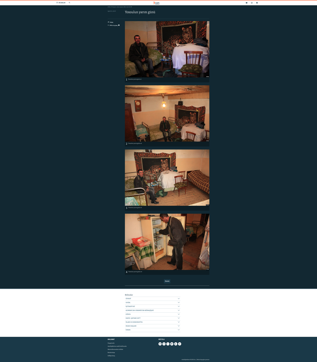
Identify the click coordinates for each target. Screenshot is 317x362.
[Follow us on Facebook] (160, 343)
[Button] (110, 22)
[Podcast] (179, 343)
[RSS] (175, 343)
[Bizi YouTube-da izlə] (246, 3)
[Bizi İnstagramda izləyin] (251, 3)
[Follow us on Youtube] (171, 343)
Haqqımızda (111, 343)
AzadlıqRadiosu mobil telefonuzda (117, 346)
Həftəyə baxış (111, 355)
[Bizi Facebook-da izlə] (257, 3)
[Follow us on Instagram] (164, 343)
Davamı (167, 281)
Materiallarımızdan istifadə (115, 349)
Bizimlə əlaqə (111, 352)
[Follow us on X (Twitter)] (167, 343)
